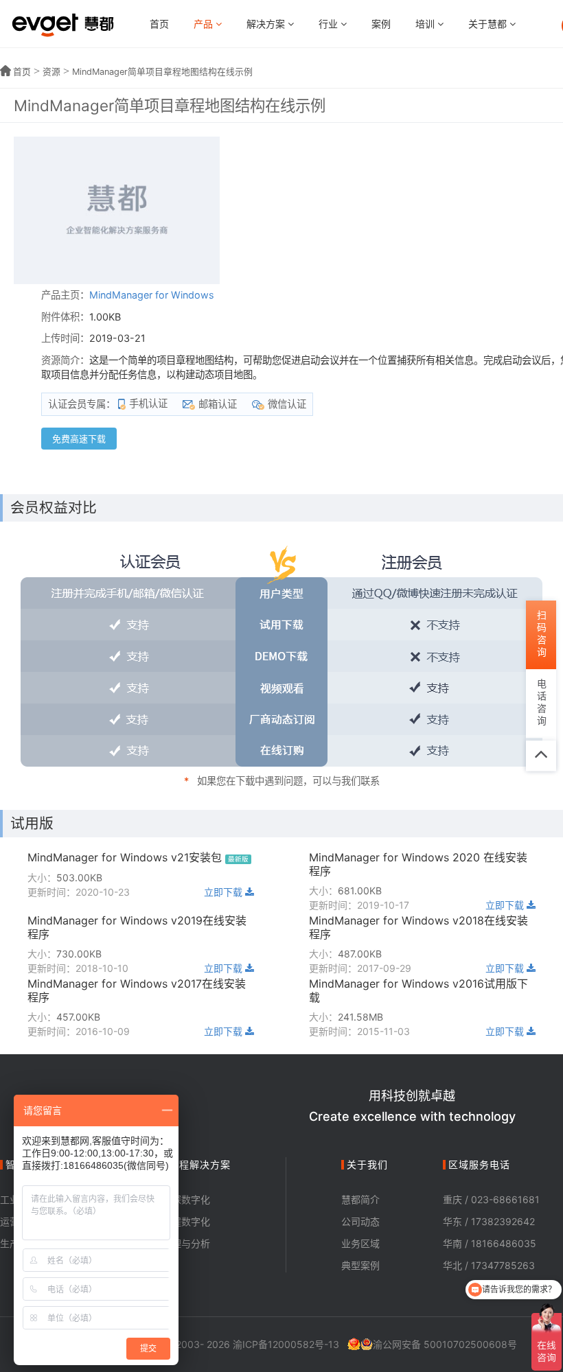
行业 (330, 24)
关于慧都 (488, 24)
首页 (159, 24)
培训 (426, 24)
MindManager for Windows (151, 295)
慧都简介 (360, 1199)
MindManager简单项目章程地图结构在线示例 (162, 72)
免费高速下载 (79, 438)
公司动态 (360, 1221)
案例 (381, 24)
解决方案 (267, 24)
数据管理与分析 (176, 1243)
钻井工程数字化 (176, 1221)
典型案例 (360, 1265)
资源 (51, 72)
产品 (205, 24)
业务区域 (360, 1243)
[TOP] (541, 756)
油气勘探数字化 (176, 1199)
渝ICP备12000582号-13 (286, 1344)
